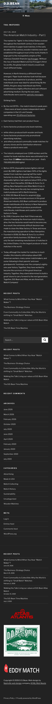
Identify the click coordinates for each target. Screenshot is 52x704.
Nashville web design (13, 683)
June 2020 (8, 434)
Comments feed (11, 529)
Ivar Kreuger (33, 59)
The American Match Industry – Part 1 (24, 35)
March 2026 (9, 414)
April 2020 (8, 439)
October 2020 (10, 424)
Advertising (9, 474)
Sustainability (9, 494)
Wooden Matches (11, 504)
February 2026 (10, 419)
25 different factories (26, 115)
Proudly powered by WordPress (28, 698)
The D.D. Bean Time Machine (16, 328)
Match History (10, 489)
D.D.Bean (12, 3)
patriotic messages (35, 95)
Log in (6, 519)
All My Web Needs (38, 683)
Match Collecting (11, 484)
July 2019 (8, 459)
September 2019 (11, 454)
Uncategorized (10, 499)
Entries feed (9, 524)
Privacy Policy (9, 698)
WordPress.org (10, 534)
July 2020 (8, 429)
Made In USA (9, 479)
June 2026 (8, 409)
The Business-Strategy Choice (17, 307)
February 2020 (10, 444)
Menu (27, 16)
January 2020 (9, 449)
